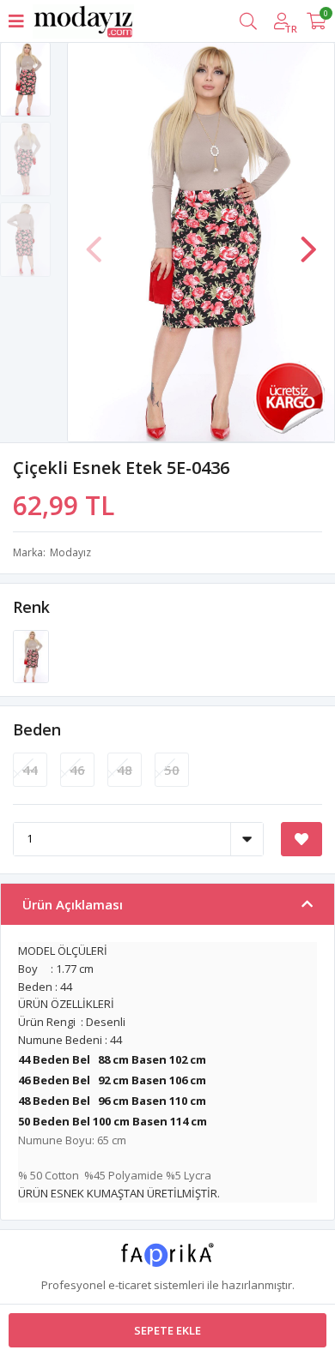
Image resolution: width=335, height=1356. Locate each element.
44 (30, 769)
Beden (37, 729)
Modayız (70, 552)
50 (172, 769)
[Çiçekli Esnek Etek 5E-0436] (31, 655)
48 (124, 769)
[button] (308, 241)
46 (77, 769)
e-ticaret (129, 1285)
